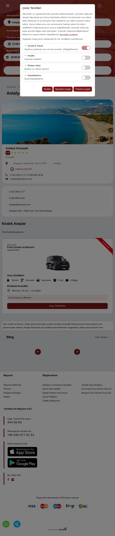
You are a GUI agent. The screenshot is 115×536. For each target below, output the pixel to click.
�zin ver (86, 58)
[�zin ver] (86, 57)
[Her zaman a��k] (86, 47)
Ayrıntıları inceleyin (69, 34)
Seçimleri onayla (63, 89)
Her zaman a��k (86, 48)
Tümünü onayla (82, 89)
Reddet (47, 89)
